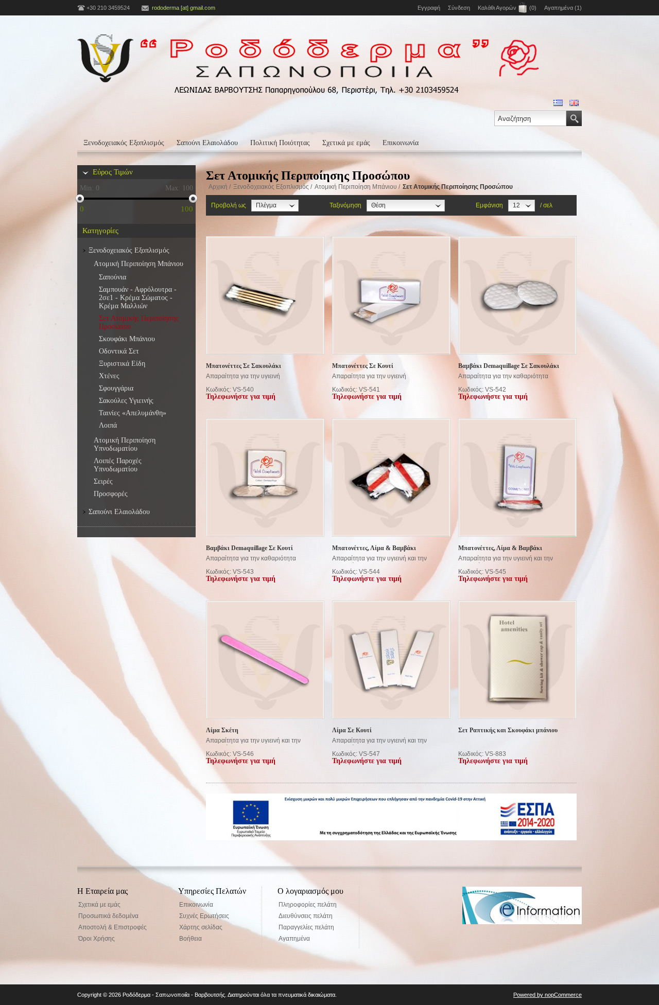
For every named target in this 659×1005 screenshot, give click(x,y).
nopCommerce (563, 995)
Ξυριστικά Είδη (122, 363)
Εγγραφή (429, 8)
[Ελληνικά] (558, 103)
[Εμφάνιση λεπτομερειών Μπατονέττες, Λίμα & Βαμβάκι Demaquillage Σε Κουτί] (517, 478)
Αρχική (218, 186)
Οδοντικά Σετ (119, 351)
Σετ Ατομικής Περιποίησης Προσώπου (139, 322)
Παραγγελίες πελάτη (306, 927)
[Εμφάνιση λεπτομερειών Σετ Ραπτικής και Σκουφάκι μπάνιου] (517, 660)
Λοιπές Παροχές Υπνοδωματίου (118, 465)
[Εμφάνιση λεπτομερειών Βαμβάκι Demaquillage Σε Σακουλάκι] (517, 296)
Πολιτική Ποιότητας (280, 143)
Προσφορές (111, 494)
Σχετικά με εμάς (346, 143)
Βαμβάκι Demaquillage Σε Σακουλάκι (508, 365)
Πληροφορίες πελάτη (308, 904)
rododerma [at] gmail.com (183, 8)
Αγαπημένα (294, 938)
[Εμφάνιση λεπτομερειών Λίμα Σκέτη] (265, 660)
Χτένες (109, 376)
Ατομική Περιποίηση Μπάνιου (356, 186)
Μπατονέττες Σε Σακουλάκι (243, 365)
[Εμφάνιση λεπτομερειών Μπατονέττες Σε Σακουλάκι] (265, 296)
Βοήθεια (190, 938)
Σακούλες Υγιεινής (126, 400)
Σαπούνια (112, 277)
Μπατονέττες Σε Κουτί (362, 365)
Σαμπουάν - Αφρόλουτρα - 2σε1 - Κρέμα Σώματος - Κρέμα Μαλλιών (138, 298)
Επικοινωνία (401, 143)
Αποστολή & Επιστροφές (112, 927)
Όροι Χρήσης (96, 938)
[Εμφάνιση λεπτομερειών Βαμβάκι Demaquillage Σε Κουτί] (265, 478)
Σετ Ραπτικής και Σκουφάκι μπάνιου (508, 730)
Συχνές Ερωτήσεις (204, 916)
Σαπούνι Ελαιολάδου (207, 143)
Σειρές (103, 481)
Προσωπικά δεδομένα (108, 916)
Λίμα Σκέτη (222, 730)
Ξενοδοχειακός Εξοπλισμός (123, 143)
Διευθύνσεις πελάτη (306, 916)
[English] (574, 103)
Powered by (529, 995)
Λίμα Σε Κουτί (352, 730)
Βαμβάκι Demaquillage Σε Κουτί (249, 548)
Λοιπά (108, 425)
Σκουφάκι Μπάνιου (127, 339)
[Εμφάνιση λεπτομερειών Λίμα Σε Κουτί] (391, 660)
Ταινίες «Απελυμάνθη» (132, 413)
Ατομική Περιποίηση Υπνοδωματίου (124, 444)
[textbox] (530, 118)
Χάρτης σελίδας (200, 927)
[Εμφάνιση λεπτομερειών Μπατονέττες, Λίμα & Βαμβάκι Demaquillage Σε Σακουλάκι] (391, 478)
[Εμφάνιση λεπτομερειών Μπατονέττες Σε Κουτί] (391, 296)
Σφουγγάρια (116, 388)
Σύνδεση (459, 8)
